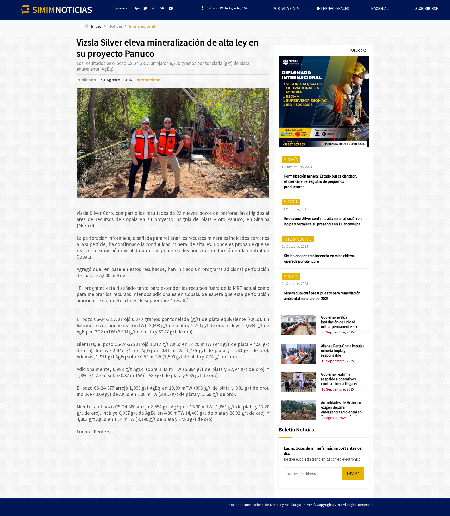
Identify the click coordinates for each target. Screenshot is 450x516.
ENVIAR (353, 473)
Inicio (96, 26)
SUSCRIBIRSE (426, 8)
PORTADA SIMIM (286, 8)
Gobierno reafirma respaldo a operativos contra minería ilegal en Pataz (339, 381)
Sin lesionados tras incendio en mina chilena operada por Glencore (319, 258)
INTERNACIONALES (333, 8)
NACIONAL (380, 8)
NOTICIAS (62, 10)
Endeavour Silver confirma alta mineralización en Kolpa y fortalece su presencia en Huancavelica (323, 221)
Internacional (148, 80)
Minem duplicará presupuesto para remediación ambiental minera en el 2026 (322, 296)
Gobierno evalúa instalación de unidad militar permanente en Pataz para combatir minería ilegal (339, 326)
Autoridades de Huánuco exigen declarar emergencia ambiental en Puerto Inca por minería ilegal (341, 412)
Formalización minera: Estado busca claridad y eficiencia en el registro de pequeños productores (320, 181)
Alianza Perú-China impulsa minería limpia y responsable (342, 350)
